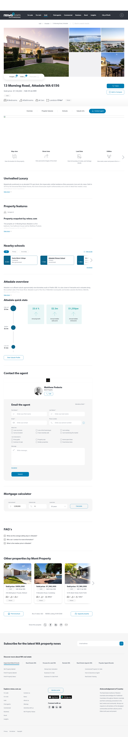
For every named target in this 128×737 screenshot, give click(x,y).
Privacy (6, 731)
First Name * (14, 410)
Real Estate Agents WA (84, 663)
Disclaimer (12, 731)
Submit (20, 474)
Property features (47, 111)
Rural (86, 15)
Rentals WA (66, 663)
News (25, 696)
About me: (14, 427)
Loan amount (11, 502)
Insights (93, 15)
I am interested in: (16, 437)
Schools (65, 111)
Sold (45, 15)
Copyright (19, 731)
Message (13, 446)
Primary (14, 251)
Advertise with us (29, 708)
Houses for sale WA (49, 663)
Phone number (53, 419)
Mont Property (48, 390)
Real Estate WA (31, 663)
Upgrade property (83, 614)
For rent (38, 15)
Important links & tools (11, 663)
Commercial (68, 15)
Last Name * (52, 410)
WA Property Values (29, 711)
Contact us (27, 693)
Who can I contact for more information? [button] (20, 539)
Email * (13, 419)
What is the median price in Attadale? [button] (19, 543)
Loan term (52, 502)
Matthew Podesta (53, 387)
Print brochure (15, 614)
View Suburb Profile (13, 357)
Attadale (46, 23)
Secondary (24, 251)
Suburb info (80, 111)
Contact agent (99, 111)
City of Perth (106, 15)
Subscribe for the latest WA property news (32, 643)
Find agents (57, 15)
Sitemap (26, 704)
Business (78, 15)
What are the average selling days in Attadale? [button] (22, 536)
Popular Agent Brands (106, 663)
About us (26, 700)
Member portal (55, 690)
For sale (30, 15)
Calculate (79, 506)
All (6, 251)
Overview (30, 111)
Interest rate (32, 502)
